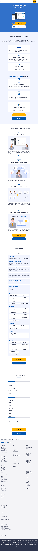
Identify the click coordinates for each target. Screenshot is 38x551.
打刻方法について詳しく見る (13, 155)
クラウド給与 (2, 483)
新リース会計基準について (4, 516)
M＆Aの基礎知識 (28, 463)
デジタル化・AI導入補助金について (5, 515)
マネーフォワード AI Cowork (5, 533)
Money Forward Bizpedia (29, 447)
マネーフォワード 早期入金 (4, 524)
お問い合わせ (19, 118)
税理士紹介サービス (15, 449)
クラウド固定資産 (3, 467)
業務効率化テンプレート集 (29, 477)
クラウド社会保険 (3, 487)
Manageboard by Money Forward (5, 528)
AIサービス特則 (34, 542)
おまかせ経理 (2, 497)
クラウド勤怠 (4, 480)
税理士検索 (14, 450)
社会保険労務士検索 (15, 451)
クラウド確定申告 (5, 452)
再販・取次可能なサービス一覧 (5, 519)
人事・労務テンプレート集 (29, 472)
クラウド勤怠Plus (4, 481)
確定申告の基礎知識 (28, 452)
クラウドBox (4, 472)
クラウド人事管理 (3, 478)
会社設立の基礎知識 (28, 456)
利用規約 (23, 540)
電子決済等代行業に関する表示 (17, 542)
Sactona (6, 530)
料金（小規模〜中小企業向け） (17, 456)
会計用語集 (27, 448)
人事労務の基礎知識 (28, 453)
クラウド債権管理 (4, 461)
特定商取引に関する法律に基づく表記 (31, 540)
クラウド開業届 (3, 507)
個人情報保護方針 (8, 540)
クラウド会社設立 (3, 506)
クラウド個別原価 (3, 469)
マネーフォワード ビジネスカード (5, 508)
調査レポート (27, 482)
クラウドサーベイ (3, 492)
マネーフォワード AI (4, 535)
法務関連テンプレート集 (29, 473)
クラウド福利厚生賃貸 (3, 490)
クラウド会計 (2, 447)
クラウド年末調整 (3, 485)
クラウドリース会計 (4, 451)
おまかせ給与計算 (3, 501)
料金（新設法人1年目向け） (16, 455)
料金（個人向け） (15, 454)
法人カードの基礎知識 (28, 459)
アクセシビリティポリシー (27, 542)
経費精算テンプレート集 (29, 470)
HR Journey (27, 488)
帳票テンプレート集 (28, 471)
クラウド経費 (2, 463)
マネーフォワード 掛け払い (4, 474)
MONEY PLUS (28, 485)
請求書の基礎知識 (28, 454)
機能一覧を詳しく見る (18, 366)
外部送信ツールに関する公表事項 (6, 542)
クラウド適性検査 (3, 494)
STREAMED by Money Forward (4, 526)
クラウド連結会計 (3, 471)
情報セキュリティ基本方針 (17, 540)
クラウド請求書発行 (5, 458)
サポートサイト (15, 446)
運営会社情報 (3, 540)
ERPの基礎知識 (27, 449)
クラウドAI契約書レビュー (4, 505)
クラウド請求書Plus (3, 460)
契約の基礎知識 (27, 455)
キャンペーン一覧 (28, 481)
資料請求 (34, 1)
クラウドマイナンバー (3, 489)
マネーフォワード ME (28, 484)
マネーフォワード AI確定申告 (4, 454)
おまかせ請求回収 (3, 498)
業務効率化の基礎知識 (28, 460)
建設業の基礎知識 (28, 462)
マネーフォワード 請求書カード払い (5, 522)
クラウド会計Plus (3, 449)
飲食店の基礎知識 (28, 461)
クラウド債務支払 (3, 465)
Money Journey (27, 487)
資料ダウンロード (19, 115)
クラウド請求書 (5, 456)
